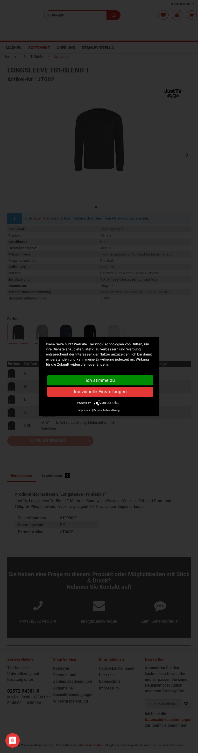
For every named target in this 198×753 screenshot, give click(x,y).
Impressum (84, 410)
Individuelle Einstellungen (100, 391)
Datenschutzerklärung (106, 410)
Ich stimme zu (100, 380)
